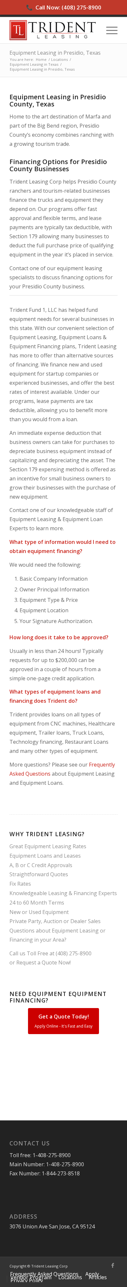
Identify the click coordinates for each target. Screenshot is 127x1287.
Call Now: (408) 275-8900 (63, 7)
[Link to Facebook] (113, 1265)
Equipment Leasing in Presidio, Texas (55, 52)
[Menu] (109, 30)
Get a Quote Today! (63, 1021)
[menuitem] (109, 30)
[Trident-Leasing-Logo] (52, 30)
